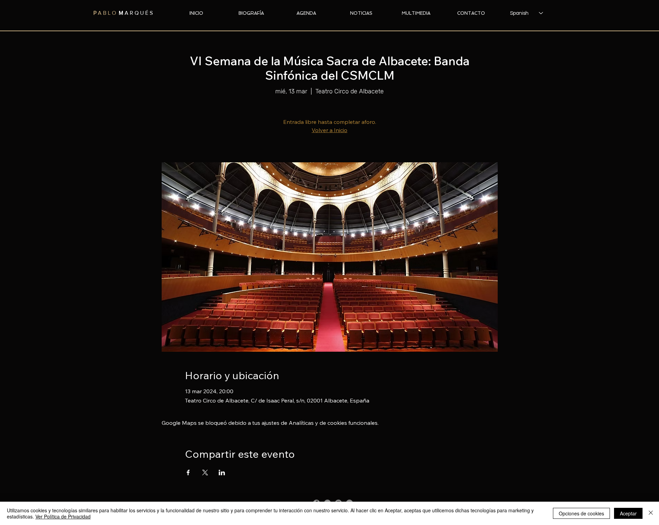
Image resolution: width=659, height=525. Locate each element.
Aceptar (628, 513)
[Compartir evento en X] (205, 472)
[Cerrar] (651, 513)
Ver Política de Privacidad (63, 516)
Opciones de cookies (581, 513)
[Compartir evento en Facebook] (188, 472)
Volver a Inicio (329, 130)
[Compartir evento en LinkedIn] (222, 472)
